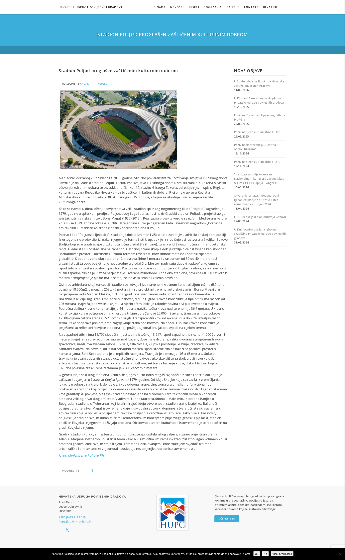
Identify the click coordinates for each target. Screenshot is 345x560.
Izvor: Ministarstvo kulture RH (81, 455)
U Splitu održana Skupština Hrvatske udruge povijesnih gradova (259, 83)
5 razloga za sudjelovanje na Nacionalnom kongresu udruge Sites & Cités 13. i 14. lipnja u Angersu (259, 178)
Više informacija (282, 553)
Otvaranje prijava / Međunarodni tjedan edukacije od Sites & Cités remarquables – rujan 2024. (256, 200)
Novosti (177, 7)
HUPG (85, 83)
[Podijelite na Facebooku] (85, 470)
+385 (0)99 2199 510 (72, 517)
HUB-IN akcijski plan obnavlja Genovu (260, 217)
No (265, 553)
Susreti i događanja (205, 7)
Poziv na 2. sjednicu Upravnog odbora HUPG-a (260, 117)
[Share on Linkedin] (98, 470)
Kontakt (251, 7)
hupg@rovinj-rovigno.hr (75, 521)
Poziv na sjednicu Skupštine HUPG (257, 132)
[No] (340, 554)
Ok (256, 553)
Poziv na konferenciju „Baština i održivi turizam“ (256, 147)
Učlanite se (227, 518)
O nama (160, 7)
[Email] (104, 470)
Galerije (233, 7)
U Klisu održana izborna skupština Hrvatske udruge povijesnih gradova (259, 100)
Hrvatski (270, 7)
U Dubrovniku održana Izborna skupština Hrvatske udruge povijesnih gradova (260, 234)
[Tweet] (91, 470)
